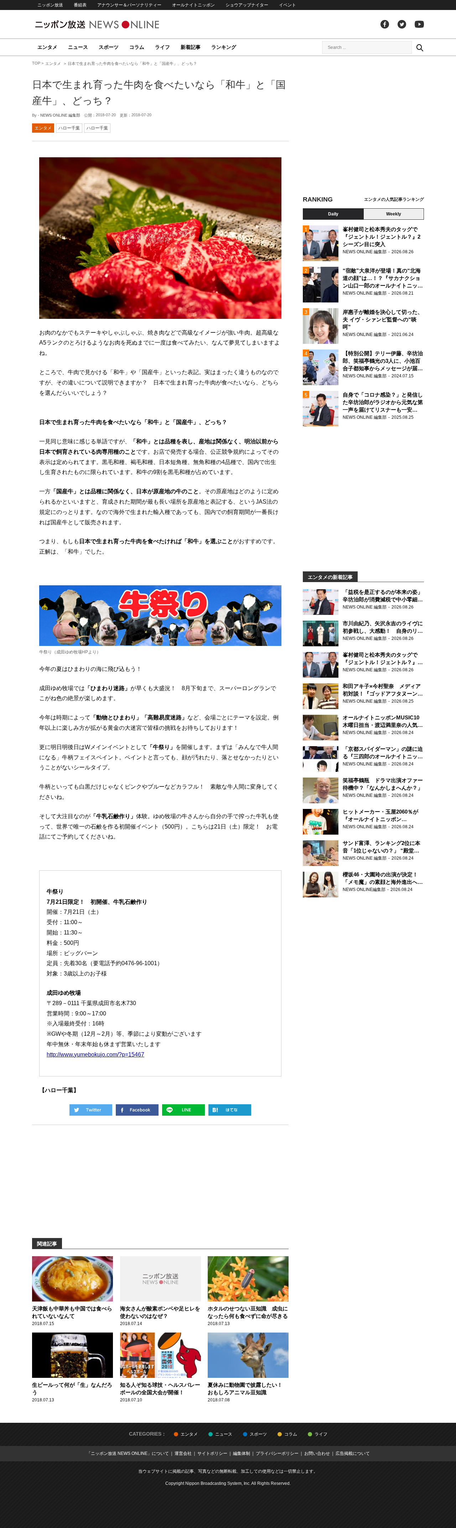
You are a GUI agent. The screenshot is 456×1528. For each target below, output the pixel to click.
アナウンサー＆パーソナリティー (129, 4)
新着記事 (191, 47)
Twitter (402, 24)
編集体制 (241, 1453)
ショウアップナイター (247, 4)
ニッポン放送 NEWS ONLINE (110, 24)
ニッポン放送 (50, 4)
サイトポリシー (212, 1453)
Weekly (393, 214)
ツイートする (90, 1110)
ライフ (162, 47)
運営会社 (183, 1453)
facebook (384, 24)
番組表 (80, 4)
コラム (136, 47)
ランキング (223, 47)
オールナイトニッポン (193, 4)
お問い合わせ (317, 1453)
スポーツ (109, 47)
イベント (287, 4)
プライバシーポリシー (277, 1453)
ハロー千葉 (69, 128)
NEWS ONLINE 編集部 (60, 115)
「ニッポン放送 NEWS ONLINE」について (128, 1453)
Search (419, 47)
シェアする (137, 1110)
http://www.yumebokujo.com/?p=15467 (95, 1054)
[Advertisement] (363, 127)
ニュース (78, 47)
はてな (229, 1110)
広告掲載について (353, 1453)
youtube (419, 24)
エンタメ (47, 47)
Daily (333, 214)
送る (183, 1110)
